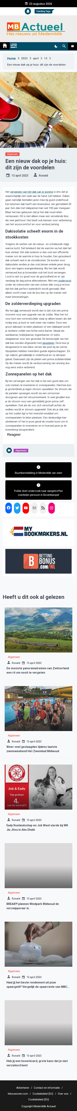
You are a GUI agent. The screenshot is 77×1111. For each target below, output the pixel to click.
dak (16, 310)
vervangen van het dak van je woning (31, 191)
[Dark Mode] (56, 46)
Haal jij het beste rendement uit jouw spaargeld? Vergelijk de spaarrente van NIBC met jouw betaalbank (36, 987)
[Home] (5, 45)
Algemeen (12, 154)
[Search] (64, 46)
